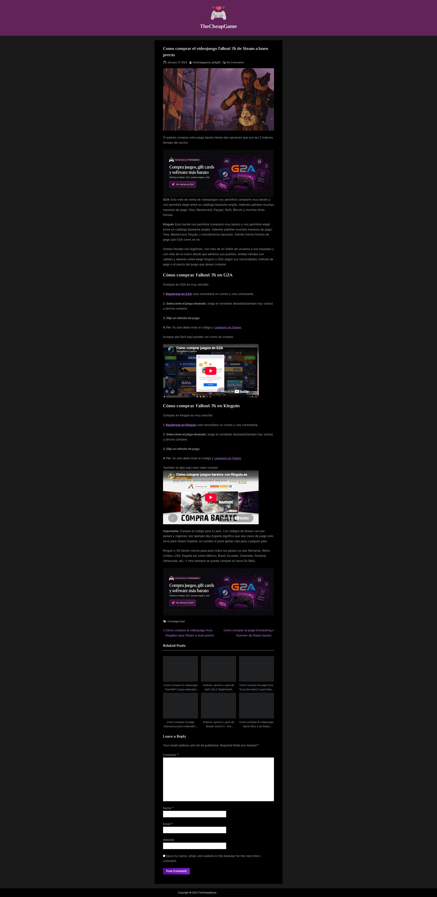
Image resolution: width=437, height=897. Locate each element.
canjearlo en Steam (227, 327)
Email (168, 824)
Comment (171, 755)
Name (168, 808)
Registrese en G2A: (179, 294)
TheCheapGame (218, 26)
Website (168, 840)
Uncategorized (176, 621)
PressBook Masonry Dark (245, 892)
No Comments (235, 62)
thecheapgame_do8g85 (207, 62)
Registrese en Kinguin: (181, 425)
